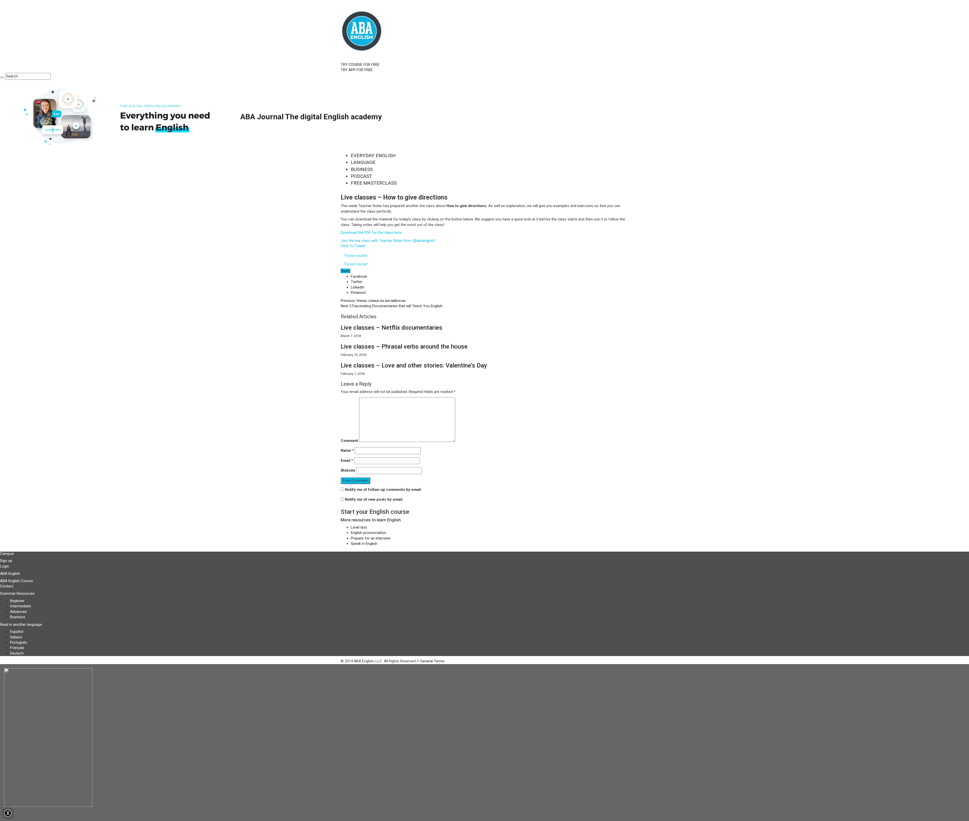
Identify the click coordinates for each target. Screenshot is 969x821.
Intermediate (20, 606)
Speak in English (364, 543)
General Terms (432, 661)
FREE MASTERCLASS (374, 183)
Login (4, 566)
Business (17, 617)
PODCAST (361, 176)
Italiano (16, 637)
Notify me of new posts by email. (374, 499)
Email (347, 460)
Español (16, 631)
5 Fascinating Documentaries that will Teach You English (391, 306)
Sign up (6, 560)
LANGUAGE (363, 162)
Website (348, 470)
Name (347, 450)
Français (17, 647)
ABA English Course (16, 581)
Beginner (17, 601)
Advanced (18, 611)
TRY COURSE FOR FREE (360, 64)
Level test (359, 527)
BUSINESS (362, 169)
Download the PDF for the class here (371, 232)
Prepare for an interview (370, 538)
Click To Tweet (353, 246)
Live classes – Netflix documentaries (391, 327)
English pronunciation (368, 532)
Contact (6, 586)
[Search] (2, 77)
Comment (349, 440)
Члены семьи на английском (373, 300)
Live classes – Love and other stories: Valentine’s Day (414, 365)
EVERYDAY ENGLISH (373, 155)
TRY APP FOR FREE (357, 70)
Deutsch (17, 653)
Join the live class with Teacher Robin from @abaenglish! (388, 240)
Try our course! (355, 255)
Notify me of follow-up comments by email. (383, 489)
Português (18, 642)
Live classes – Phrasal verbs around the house (404, 346)
